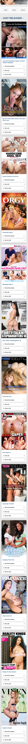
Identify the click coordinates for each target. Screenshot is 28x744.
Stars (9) (7, 623)
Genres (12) (8, 571)
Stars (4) (7, 292)
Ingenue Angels (7, 728)
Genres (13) (8, 352)
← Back (5, 10)
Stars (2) (7, 70)
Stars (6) (7, 567)
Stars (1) (7, 404)
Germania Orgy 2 (8, 232)
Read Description (9, 66)
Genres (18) (8, 459)
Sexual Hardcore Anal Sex (10, 176)
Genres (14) (8, 74)
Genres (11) (8, 132)
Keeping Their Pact (8, 560)
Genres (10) (8, 296)
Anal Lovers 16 (7, 616)
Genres (23, 10)
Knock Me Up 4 (7, 396)
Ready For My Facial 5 (9, 672)
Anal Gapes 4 (7, 452)
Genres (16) (8, 188)
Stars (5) (7, 455)
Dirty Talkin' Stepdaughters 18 (12, 340)
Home (14, 10)
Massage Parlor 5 (8, 284)
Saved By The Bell (8, 504)
